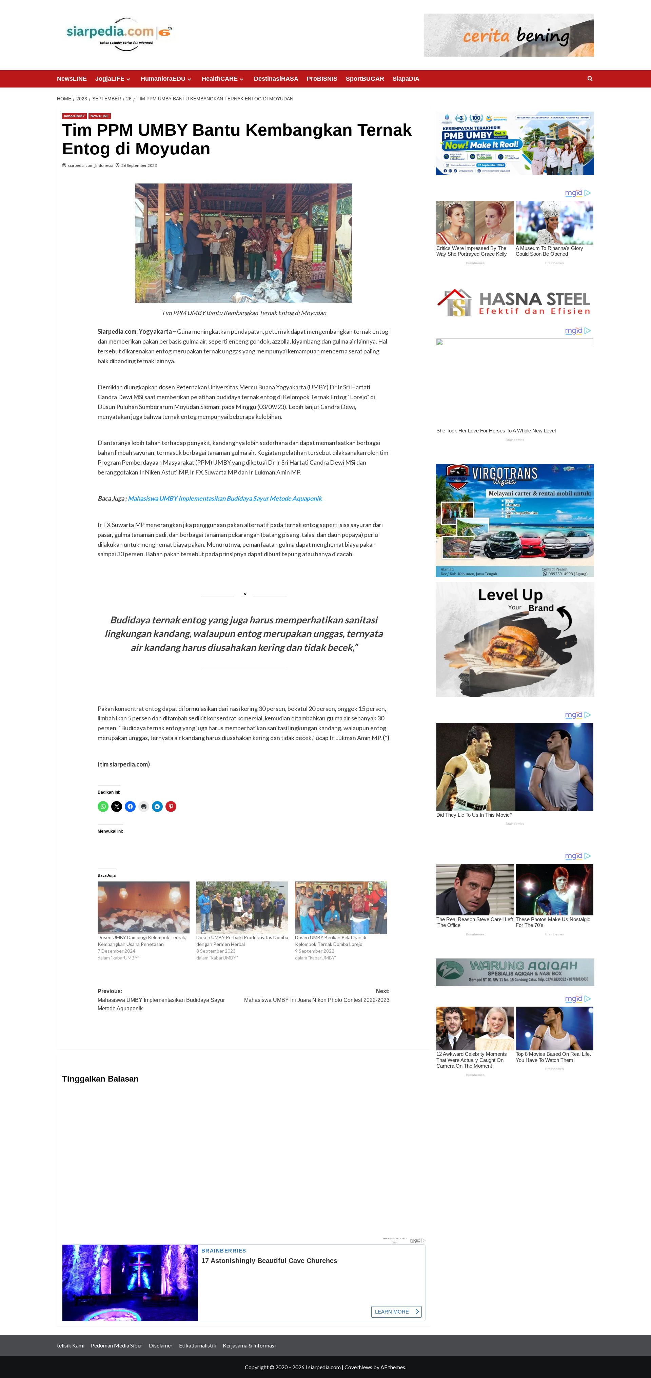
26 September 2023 (139, 165)
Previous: (161, 999)
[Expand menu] (128, 79)
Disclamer (161, 1345)
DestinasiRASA (276, 78)
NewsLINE (72, 78)
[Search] (590, 79)
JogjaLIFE (109, 78)
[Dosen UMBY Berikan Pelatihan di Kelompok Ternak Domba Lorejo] (341, 907)
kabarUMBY (74, 116)
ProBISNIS (322, 78)
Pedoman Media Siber (116, 1345)
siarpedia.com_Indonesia (90, 165)
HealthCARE (220, 78)
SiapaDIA (406, 78)
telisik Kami (70, 1345)
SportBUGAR (365, 78)
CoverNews (358, 1367)
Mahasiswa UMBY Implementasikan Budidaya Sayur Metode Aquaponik (226, 498)
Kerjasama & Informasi (249, 1345)
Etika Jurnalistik (197, 1345)
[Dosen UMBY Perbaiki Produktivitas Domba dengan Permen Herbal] (242, 907)
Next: (317, 999)
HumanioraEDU (163, 78)
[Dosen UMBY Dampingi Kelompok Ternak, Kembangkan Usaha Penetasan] (144, 907)
